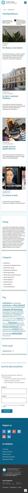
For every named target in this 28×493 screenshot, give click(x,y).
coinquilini (14, 311)
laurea (19, 318)
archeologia (6, 305)
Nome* (4, 387)
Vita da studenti (8, 286)
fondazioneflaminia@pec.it (11, 475)
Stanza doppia (8, 279)
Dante (13, 313)
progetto (22, 320)
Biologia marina (21, 307)
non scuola (18, 320)
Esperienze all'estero (7, 459)
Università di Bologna (6, 335)
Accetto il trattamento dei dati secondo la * (13, 406)
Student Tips (7, 282)
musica (14, 320)
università (17, 333)
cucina (11, 313)
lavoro (23, 318)
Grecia (17, 316)
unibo (3, 333)
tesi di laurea (16, 331)
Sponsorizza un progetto (8, 456)
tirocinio (23, 331)
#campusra (6, 303)
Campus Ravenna (5, 311)
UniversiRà (8, 333)
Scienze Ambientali (10, 327)
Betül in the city (8, 267)
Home (5, 9)
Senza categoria (8, 277)
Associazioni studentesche (11, 265)
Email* (4, 396)
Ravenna (12, 322)
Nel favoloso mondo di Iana (11, 275)
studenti (15, 329)
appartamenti (17, 303)
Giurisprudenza (12, 316)
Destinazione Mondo (10, 270)
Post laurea (5, 449)
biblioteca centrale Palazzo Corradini (9, 307)
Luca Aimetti (6, 320)
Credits (19, 487)
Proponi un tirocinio (7, 451)
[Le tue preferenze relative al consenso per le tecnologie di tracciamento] (25, 490)
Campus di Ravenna (12, 309)
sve (8, 331)
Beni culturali (19, 305)
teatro (10, 331)
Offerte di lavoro (6, 454)
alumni (12, 303)
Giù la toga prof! (8, 272)
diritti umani (9, 314)
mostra (11, 320)
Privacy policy (5, 487)
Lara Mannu (14, 318)
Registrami (6, 410)
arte (12, 305)
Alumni (6, 263)
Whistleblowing (13, 487)
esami (13, 314)
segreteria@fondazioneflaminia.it (13, 474)
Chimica (10, 311)
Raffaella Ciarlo (5, 323)
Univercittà (7, 284)
